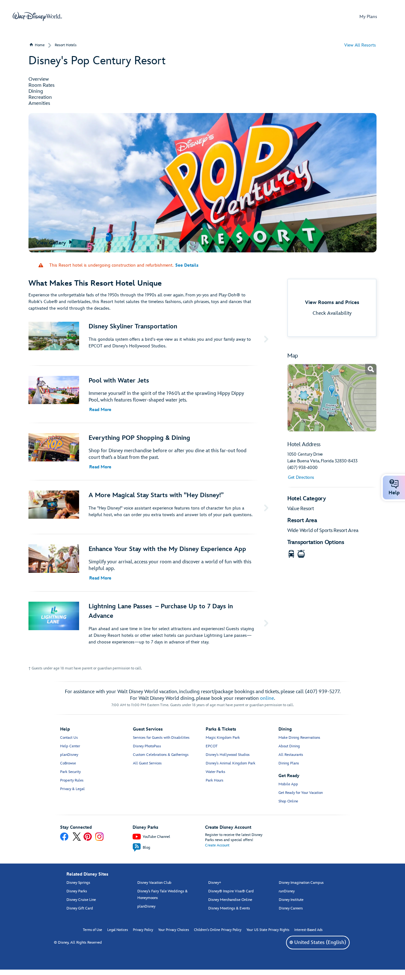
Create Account (217, 845)
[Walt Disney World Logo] (37, 16)
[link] (332, 398)
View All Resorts (360, 45)
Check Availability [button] (332, 313)
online (267, 698)
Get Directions (301, 477)
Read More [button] (100, 409)
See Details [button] (186, 265)
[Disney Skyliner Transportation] (149, 338)
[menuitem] (291, 942)
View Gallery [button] (51, 243)
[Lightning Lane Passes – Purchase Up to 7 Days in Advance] (149, 623)
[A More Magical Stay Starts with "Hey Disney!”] (149, 507)
